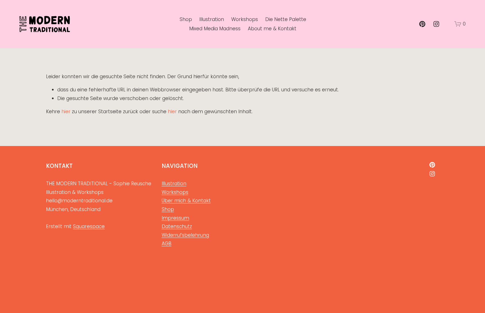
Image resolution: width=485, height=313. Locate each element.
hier (65, 111)
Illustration (211, 19)
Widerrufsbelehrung (185, 235)
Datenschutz (177, 226)
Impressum (175, 218)
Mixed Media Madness (215, 28)
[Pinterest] (422, 23)
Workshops (244, 19)
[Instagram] (436, 23)
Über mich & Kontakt (186, 200)
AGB (166, 243)
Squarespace (89, 226)
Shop (186, 19)
